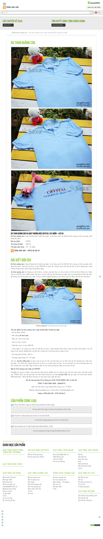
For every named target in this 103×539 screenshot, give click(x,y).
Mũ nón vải (57, 484)
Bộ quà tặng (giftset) (38, 450)
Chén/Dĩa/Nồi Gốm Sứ (10, 487)
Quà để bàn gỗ (83, 498)
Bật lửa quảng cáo (34, 477)
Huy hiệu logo (83, 459)
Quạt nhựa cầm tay (34, 489)
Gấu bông (31, 482)
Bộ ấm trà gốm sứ (9, 484)
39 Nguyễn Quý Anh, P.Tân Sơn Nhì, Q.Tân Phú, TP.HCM (24, 525)
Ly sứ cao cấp (7, 498)
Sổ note (30, 493)
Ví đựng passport (84, 487)
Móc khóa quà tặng (84, 466)
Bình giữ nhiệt (7, 480)
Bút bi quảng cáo (33, 480)
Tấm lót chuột (57, 459)
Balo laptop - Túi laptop (61, 482)
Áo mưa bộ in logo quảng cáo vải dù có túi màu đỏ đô (51, 420)
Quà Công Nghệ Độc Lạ (61, 454)
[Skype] (100, 530)
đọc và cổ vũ (8, 25)
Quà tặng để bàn (86, 491)
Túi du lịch (81, 484)
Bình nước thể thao (9, 477)
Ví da (54, 489)
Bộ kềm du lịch (83, 477)
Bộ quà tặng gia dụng (35, 454)
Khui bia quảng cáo (34, 487)
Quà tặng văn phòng (88, 450)
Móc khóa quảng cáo (35, 484)
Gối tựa (80, 480)
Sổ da (80, 468)
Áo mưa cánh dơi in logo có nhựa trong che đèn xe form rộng (51, 409)
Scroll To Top (97, 502)
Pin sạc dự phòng (59, 461)
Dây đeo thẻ (82, 457)
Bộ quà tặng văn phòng (36, 457)
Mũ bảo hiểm (57, 487)
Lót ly (4, 496)
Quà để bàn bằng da (85, 500)
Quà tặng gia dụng (12, 473)
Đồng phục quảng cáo (19, 33)
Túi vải (30, 491)
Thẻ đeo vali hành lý (85, 482)
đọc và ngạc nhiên (58, 25)
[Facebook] (95, 530)
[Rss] (85, 533)
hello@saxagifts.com (67, 390)
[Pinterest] (95, 533)
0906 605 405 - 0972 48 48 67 (27, 251)
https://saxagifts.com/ (42, 390)
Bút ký (80, 454)
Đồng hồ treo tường (9, 489)
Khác (79, 461)
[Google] (90, 533)
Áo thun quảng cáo (17, 272)
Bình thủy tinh (7, 482)
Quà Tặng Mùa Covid (12, 464)
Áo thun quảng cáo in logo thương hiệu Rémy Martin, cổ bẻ (51, 431)
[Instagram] (100, 533)
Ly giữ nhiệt (7, 493)
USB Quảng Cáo (58, 457)
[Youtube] (90, 530)
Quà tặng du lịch (86, 473)
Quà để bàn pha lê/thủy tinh (87, 496)
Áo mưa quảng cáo (59, 480)
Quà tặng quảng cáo (38, 473)
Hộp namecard (83, 464)
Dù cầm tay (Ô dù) (9, 500)
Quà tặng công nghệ (63, 450)
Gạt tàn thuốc (7, 491)
